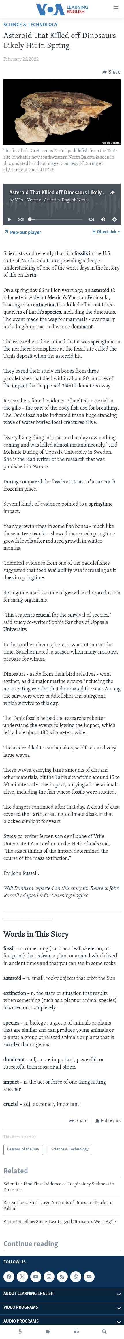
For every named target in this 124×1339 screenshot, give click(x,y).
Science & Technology (30, 25)
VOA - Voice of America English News (52, 200)
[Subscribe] (89, 1276)
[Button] (111, 72)
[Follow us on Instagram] (49, 1276)
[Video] (48, 1332)
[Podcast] (75, 1276)
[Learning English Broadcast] (76, 1332)
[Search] (104, 1332)
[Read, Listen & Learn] (20, 1332)
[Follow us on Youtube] (35, 1276)
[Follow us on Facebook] (8, 1276)
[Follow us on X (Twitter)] (22, 1276)
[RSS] (62, 1276)
